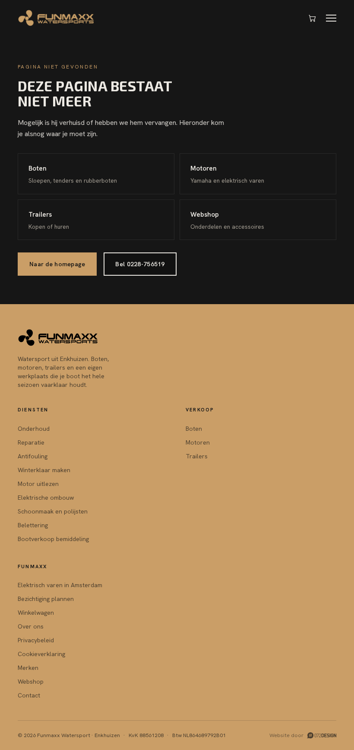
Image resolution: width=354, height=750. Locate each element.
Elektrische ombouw (46, 497)
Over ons (31, 626)
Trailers (197, 456)
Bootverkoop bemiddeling (53, 539)
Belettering (33, 525)
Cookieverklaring (41, 654)
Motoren (198, 442)
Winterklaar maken (44, 470)
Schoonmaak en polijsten (53, 511)
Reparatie (31, 442)
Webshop (31, 681)
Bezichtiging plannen (46, 599)
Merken (28, 668)
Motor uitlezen (38, 484)
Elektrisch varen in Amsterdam (60, 585)
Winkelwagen (36, 612)
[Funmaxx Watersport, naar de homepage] (56, 18)
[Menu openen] (331, 18)
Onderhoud (34, 429)
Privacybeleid (36, 640)
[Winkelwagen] (312, 18)
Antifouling (32, 456)
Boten (194, 429)
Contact (29, 695)
